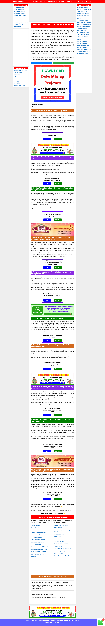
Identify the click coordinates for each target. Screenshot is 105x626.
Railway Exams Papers (83, 45)
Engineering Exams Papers (84, 15)
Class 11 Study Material (20, 17)
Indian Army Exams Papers (84, 22)
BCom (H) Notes (18, 81)
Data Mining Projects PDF (37, 542)
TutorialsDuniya (18, 1)
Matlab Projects (58, 527)
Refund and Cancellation (56, 620)
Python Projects (58, 546)
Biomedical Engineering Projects (39, 535)
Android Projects (35, 525)
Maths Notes (17, 74)
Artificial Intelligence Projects (38, 532)
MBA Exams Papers (82, 30)
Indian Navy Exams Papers (84, 24)
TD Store (35, 1)
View (47, 138)
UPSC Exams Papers (82, 53)
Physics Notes (17, 76)
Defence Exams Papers (83, 13)
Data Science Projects (37, 544)
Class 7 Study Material (19, 9)
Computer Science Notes (20, 70)
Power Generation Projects (61, 543)
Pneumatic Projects (59, 541)
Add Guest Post (75, 620)
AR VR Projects (35, 530)
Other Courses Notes (19, 85)
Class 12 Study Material (20, 19)
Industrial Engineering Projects (39, 549)
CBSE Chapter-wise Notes (20, 21)
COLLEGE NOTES (21, 68)
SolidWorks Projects (59, 553)
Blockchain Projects (36, 537)
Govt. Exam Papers (80, 1)
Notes (42, 1)
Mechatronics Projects (60, 534)
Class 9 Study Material (19, 13)
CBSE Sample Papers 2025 (21, 23)
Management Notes (19, 78)
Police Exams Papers (82, 36)
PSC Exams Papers (82, 41)
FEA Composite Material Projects (39, 546)
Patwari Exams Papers (83, 34)
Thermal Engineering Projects (61, 555)
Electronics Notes (18, 80)
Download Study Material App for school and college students (47, 509)
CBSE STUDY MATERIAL (20, 5)
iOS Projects (34, 556)
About (27, 620)
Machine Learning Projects (61, 525)
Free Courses (51, 1)
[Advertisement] (52, 12)
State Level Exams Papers (84, 49)
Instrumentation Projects (37, 554)
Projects (61, 1)
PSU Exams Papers (82, 43)
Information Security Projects (38, 551)
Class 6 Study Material (19, 7)
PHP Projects (57, 536)
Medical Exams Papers (83, 32)
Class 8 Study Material (19, 11)
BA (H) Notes (17, 83)
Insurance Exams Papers (83, 26)
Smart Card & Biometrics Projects (62, 548)
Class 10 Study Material (20, 15)
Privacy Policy (33, 620)
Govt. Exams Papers (84, 5)
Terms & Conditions (44, 620)
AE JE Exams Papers (82, 7)
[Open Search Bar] (90, 1)
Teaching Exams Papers (83, 51)
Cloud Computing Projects (38, 539)
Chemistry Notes (18, 72)
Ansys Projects (35, 527)
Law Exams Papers (82, 28)
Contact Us (67, 620)
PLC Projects (57, 539)
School (68, 1)
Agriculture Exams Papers (84, 9)
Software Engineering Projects (62, 551)
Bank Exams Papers (82, 11)
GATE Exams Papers (82, 20)
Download (57, 138)
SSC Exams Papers (82, 47)
